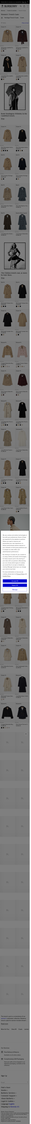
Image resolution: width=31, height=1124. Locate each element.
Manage (14, 590)
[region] (15, 562)
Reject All (15, 585)
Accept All (15, 581)
